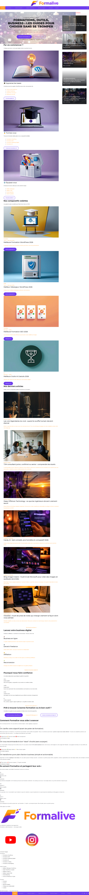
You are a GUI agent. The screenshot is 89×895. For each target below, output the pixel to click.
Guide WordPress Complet (8, 869)
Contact (57, 7)
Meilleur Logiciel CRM (7, 873)
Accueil (2, 7)
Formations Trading (7, 861)
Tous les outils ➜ (9, 197)
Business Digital (41, 7)
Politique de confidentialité (8, 886)
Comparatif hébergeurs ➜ (31, 715)
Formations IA (10, 144)
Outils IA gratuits (10, 193)
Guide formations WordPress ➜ (14, 715)
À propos (51, 7)
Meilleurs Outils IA (7, 871)
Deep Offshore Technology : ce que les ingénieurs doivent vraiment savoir (73, 62)
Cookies (4, 887)
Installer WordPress (11, 91)
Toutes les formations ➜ (11, 148)
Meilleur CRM (9, 190)
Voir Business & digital (4, 764)
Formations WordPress (12, 139)
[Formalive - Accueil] (38, 823)
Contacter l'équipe (4, 851)
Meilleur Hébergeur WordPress (9, 868)
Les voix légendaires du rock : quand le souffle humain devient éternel (74, 25)
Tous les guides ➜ (10, 98)
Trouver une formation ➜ (24, 36)
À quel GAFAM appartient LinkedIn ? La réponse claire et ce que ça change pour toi (74, 98)
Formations (9, 7)
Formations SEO (10, 140)
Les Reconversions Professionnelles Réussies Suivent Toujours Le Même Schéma (74, 80)
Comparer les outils (39, 36)
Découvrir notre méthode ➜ (31, 705)
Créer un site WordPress (12, 89)
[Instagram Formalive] (32, 850)
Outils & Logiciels (18, 7)
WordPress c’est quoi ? (11, 92)
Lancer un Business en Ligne (9, 876)
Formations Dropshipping (8, 863)
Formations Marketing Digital (13, 142)
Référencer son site (11, 94)
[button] (87, 8)
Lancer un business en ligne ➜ (49, 715)
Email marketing (10, 192)
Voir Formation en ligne (5, 738)
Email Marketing (6, 874)
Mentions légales (6, 884)
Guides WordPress (30, 7)
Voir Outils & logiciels (4, 751)
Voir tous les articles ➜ (31, 627)
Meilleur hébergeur (10, 188)
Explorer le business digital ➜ (31, 670)
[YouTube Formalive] (10, 850)
